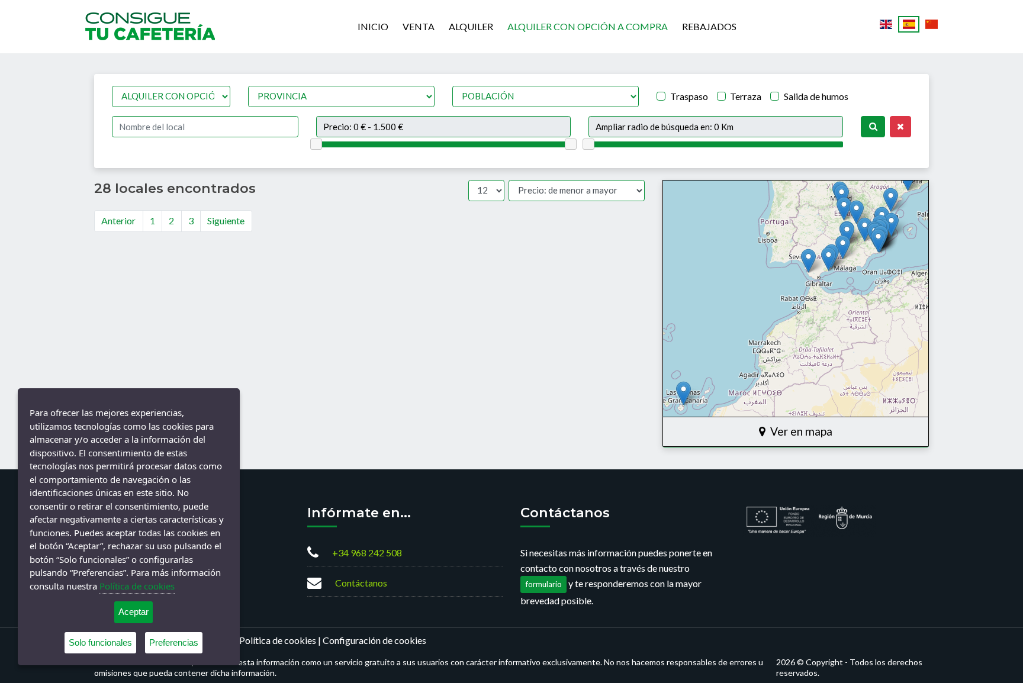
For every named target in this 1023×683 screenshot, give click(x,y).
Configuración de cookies (374, 640)
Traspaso (689, 96)
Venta (419, 26)
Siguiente (226, 220)
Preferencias (173, 642)
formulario (544, 584)
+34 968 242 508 (367, 552)
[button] (891, 224)
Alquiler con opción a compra (587, 26)
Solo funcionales (100, 642)
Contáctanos (361, 582)
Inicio (373, 26)
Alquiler (471, 26)
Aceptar (133, 612)
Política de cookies (277, 640)
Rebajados (709, 26)
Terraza (745, 96)
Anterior (118, 220)
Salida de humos (816, 96)
